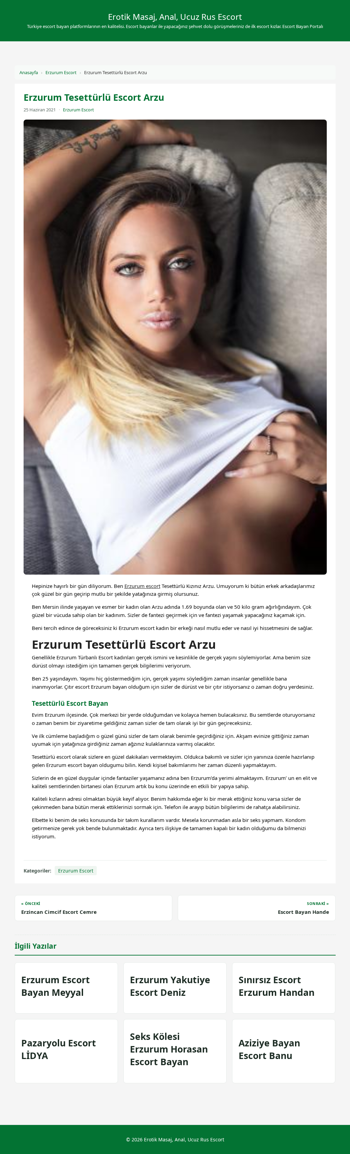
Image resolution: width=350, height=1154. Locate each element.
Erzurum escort (142, 585)
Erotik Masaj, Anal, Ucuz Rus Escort (175, 16)
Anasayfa (28, 72)
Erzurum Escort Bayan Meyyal (55, 986)
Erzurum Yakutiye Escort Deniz (170, 986)
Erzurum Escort (61, 72)
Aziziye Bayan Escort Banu (269, 1049)
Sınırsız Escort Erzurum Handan (276, 986)
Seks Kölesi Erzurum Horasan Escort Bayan (169, 1049)
